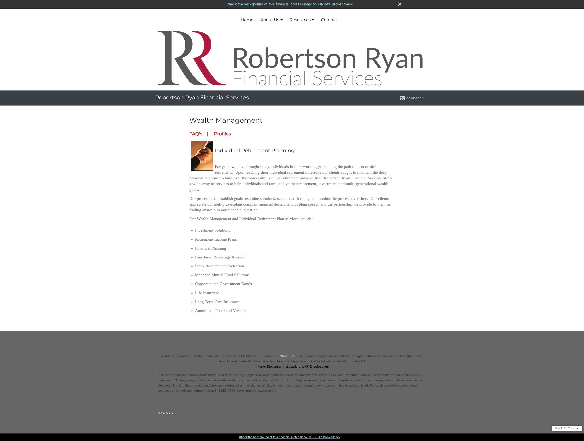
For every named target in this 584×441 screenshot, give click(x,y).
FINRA (281, 356)
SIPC (291, 356)
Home (247, 19)
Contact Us (332, 19)
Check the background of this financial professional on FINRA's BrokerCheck (290, 4)
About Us (269, 19)
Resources (300, 19)
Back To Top (565, 428)
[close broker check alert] (400, 4)
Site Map (165, 413)
